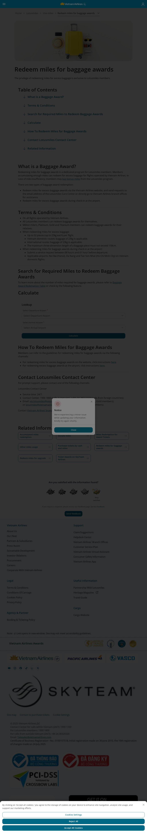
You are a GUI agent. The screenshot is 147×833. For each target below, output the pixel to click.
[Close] (143, 805)
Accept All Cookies (73, 828)
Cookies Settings (73, 814)
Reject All (73, 821)
